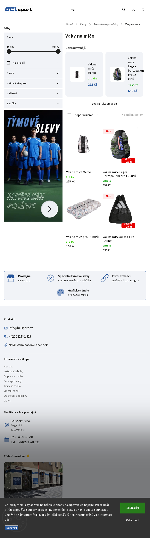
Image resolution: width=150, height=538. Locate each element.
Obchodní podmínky (15, 396)
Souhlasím (133, 508)
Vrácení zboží (11, 391)
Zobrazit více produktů (104, 104)
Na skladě (35, 63)
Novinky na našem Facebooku (29, 345)
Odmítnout (132, 520)
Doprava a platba (13, 376)
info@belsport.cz (21, 328)
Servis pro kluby (12, 381)
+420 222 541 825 (20, 336)
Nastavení (11, 528)
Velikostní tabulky (13, 371)
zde (7, 520)
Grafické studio (12, 386)
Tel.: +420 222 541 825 (25, 442)
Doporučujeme (84, 115)
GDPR (7, 401)
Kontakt (8, 367)
